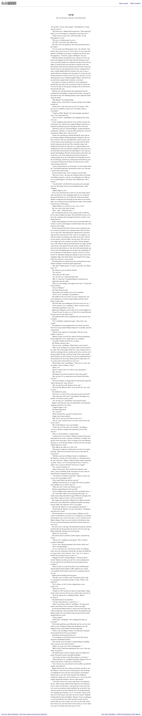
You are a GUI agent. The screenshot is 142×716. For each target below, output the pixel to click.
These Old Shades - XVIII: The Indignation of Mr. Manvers (121, 714)
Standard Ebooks (8, 3)
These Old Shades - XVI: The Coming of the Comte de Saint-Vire (24, 714)
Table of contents (135, 3)
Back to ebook (123, 3)
